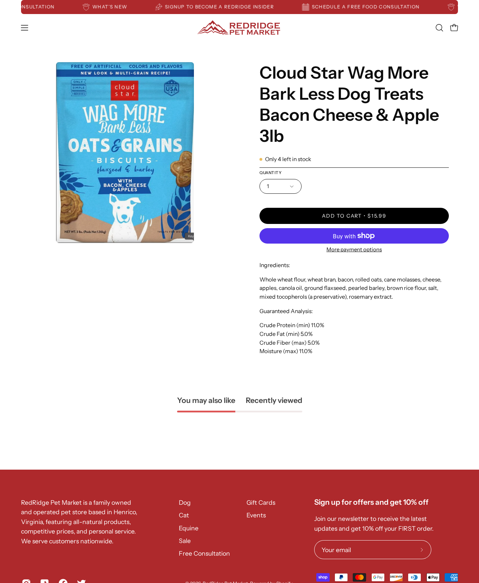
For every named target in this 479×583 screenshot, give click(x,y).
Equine (188, 528)
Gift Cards (261, 502)
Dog (185, 502)
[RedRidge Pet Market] (239, 27)
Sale (185, 540)
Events (256, 515)
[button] (439, 27)
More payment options (354, 249)
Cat (184, 515)
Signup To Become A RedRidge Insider (225, 6)
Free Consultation (204, 553)
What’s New (115, 6)
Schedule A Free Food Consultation (371, 6)
